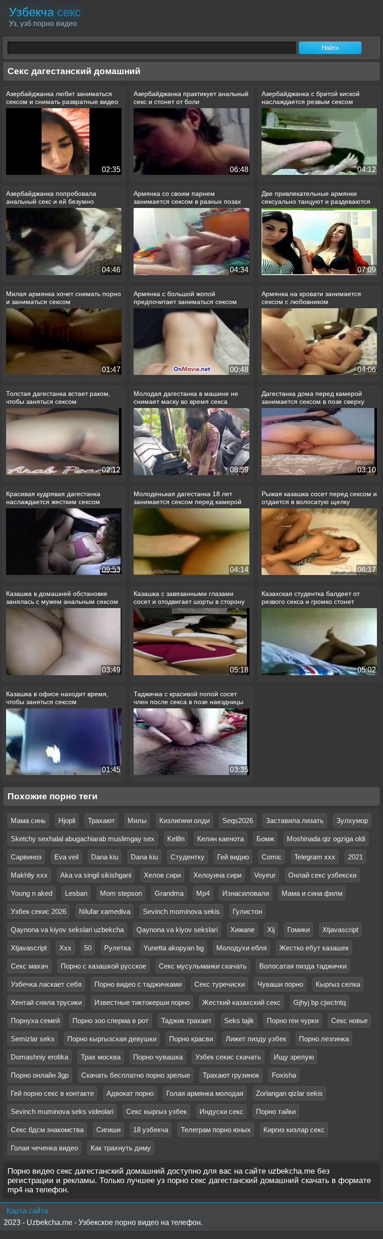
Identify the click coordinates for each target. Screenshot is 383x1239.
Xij (271, 930)
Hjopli (66, 820)
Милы (137, 820)
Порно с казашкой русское (103, 966)
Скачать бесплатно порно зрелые (135, 1075)
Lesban (76, 893)
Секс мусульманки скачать (203, 966)
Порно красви (191, 1039)
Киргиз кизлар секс (294, 1130)
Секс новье (349, 1020)
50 (88, 948)
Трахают (101, 820)
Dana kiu (104, 857)
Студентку (187, 857)
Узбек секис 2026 (38, 911)
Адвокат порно (130, 1093)
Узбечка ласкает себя (46, 984)
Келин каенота (220, 839)
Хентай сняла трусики (46, 1002)
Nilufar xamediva (104, 911)
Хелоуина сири (217, 875)
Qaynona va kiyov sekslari (177, 930)
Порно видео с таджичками (138, 984)
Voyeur (265, 875)
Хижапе (242, 930)
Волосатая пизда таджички (303, 966)
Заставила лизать (295, 820)
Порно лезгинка (324, 1039)
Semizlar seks (33, 1039)
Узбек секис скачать (228, 1057)
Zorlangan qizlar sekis (289, 1093)
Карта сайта (27, 1211)
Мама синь (28, 820)
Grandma (169, 893)
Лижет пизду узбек (256, 1039)
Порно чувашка (158, 1057)
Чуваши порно (280, 984)
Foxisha (284, 1075)
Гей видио (233, 857)
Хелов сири (162, 875)
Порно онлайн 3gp (40, 1075)
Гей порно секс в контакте (52, 1093)
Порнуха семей (35, 1020)
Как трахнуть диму (121, 1148)
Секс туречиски (219, 984)
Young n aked (31, 893)
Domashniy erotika (39, 1057)
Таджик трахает (186, 1020)
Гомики (298, 930)
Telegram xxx (314, 857)
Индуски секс (221, 1111)
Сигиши (108, 1130)
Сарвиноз (26, 857)
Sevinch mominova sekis (181, 911)
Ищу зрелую (294, 1057)
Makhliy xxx (29, 875)
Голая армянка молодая (204, 1093)
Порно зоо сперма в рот (110, 1020)
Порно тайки (276, 1111)
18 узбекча (150, 1130)
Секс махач (29, 966)
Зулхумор (352, 820)
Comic (272, 857)
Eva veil (66, 857)
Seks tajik (239, 1020)
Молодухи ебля (241, 948)
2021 (355, 857)
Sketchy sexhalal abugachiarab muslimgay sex (83, 839)
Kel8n (175, 839)
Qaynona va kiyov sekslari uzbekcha (67, 930)
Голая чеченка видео (44, 1148)
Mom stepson (121, 893)
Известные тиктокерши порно (142, 1002)
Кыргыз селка (338, 984)
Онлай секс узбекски (322, 875)
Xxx (65, 948)
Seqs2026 (237, 820)
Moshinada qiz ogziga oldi (326, 839)
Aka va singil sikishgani (95, 875)
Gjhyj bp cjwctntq (319, 1002)
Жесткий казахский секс (241, 1002)
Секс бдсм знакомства (47, 1130)
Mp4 (203, 893)
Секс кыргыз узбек (156, 1111)
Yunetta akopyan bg (173, 948)
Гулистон (247, 911)
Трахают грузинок (231, 1075)
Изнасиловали (245, 893)
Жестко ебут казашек (314, 948)
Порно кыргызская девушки (111, 1039)
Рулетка (117, 948)
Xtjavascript (340, 930)
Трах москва (101, 1057)
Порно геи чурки (293, 1020)
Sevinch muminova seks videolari (62, 1111)
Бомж (265, 839)
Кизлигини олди (184, 820)
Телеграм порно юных (216, 1130)
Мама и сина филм (312, 893)
